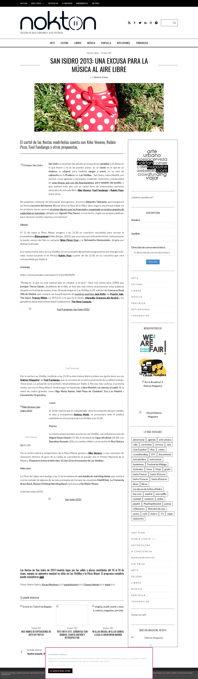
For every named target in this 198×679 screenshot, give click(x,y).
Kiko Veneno (84, 190)
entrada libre (139, 459)
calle (135, 444)
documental (165, 454)
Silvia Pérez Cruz (69, 240)
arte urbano (165, 439)
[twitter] (140, 22)
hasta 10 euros (158, 474)
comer (161, 449)
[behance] (156, 22)
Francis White (39, 297)
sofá (145, 513)
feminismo (138, 464)
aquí (41, 577)
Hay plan (23, 3)
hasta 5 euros (140, 474)
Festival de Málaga (157, 464)
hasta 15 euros (140, 479)
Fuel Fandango (100, 190)
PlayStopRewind (152, 503)
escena (136, 284)
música (96, 52)
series (136, 513)
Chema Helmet (91, 584)
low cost (137, 493)
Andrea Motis (81, 414)
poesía (167, 503)
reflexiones (140, 309)
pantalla (138, 303)
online (160, 498)
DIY (153, 454)
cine (169, 444)
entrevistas (156, 459)
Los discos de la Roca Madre (147, 489)
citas (152, 449)
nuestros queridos (90, 294)
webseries (138, 518)
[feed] (129, 22)
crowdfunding (140, 454)
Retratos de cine (156, 508)
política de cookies (164, 673)
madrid (148, 493)
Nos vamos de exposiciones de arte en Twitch (36, 633)
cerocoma (146, 444)
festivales (138, 469)
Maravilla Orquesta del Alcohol (101, 297)
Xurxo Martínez (50, 584)
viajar (170, 513)
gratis (167, 469)
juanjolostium (71, 584)
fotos (149, 469)
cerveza (159, 444)
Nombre (135, 219)
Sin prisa (95, 3)
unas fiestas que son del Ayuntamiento (73, 182)
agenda (152, 439)
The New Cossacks (81, 301)
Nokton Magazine (29, 379)
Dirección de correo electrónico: (148, 247)
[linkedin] (145, 22)
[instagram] (151, 22)
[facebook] (134, 22)
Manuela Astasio (101, 77)
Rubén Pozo (116, 190)
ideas (135, 484)
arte (135, 278)
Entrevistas (53, 3)
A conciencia (67, 3)
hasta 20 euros (159, 479)
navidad (137, 498)
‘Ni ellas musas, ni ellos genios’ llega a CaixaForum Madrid (108, 633)
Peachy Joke (116, 294)
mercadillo (161, 493)
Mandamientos (82, 3)
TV (162, 513)
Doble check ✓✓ (37, 3)
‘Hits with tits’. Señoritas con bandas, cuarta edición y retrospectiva (72, 634)
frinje (158, 469)
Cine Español (139, 449)
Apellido (135, 233)
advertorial (138, 439)
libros (136, 290)
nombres (149, 498)
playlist (136, 503)
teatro (153, 513)
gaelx (108, 584)
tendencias (140, 315)
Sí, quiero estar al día (60, 671)
